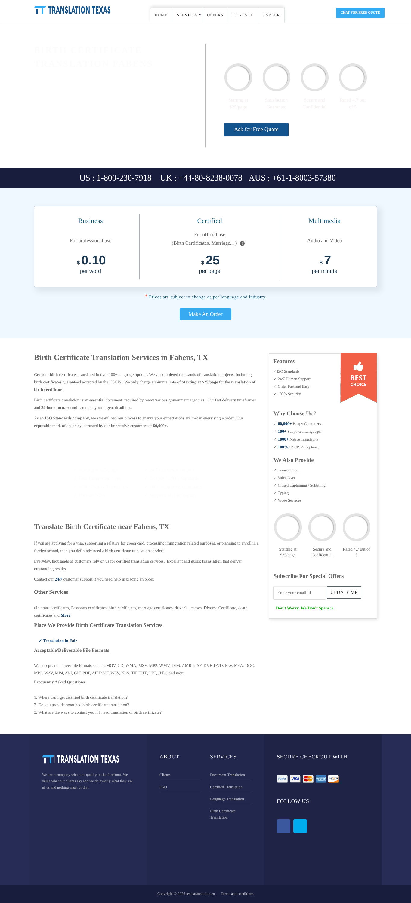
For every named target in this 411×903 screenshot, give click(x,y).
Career (271, 15)
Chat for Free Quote (360, 12)
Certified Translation (226, 787)
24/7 (58, 579)
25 (209, 265)
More (65, 615)
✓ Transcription (285, 470)
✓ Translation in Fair (58, 641)
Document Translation (227, 775)
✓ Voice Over (284, 477)
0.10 (91, 265)
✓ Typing (281, 492)
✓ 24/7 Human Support (292, 379)
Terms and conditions (237, 894)
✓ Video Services (287, 500)
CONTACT (243, 15)
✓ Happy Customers (297, 423)
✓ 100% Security (287, 394)
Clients (165, 775)
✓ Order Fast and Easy (291, 386)
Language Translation (227, 799)
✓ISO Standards (286, 371)
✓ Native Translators (295, 439)
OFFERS (215, 15)
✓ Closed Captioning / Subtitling (299, 485)
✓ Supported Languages (297, 431)
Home (161, 15)
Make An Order (206, 314)
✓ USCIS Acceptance (296, 447)
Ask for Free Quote (256, 129)
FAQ (163, 787)
